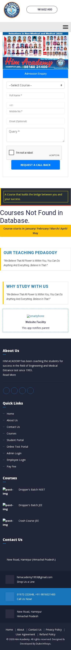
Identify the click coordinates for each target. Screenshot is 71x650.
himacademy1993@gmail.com (34, 577)
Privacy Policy (54, 629)
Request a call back (36, 165)
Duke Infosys (43, 643)
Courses (11, 433)
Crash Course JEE (29, 520)
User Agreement (25, 634)
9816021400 (44, 9)
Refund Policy (47, 634)
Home (10, 413)
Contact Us (13, 427)
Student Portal (15, 440)
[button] (8, 50)
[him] (12, 9)
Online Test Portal (17, 446)
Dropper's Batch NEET (32, 489)
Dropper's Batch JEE (30, 505)
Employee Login (16, 460)
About (20, 629)
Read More (9, 375)
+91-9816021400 (45, 594)
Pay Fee (11, 466)
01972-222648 (25, 594)
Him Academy (22, 639)
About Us (12, 420)
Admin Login (14, 453)
